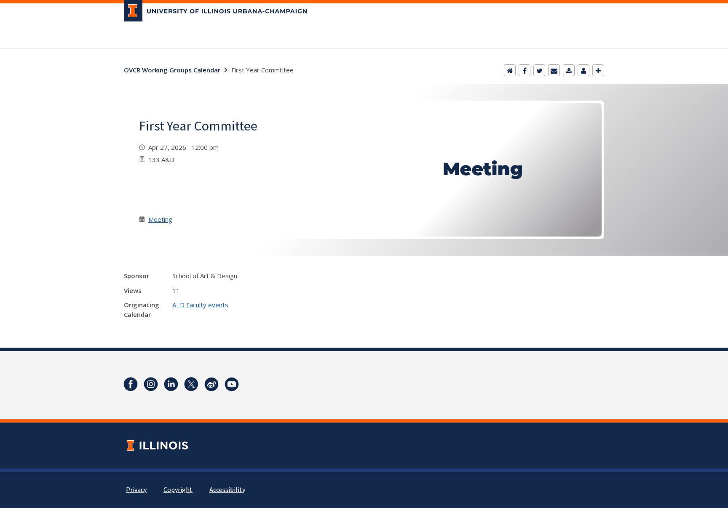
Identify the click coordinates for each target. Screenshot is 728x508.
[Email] (554, 70)
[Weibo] (211, 384)
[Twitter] (539, 70)
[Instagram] (151, 384)
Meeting (160, 219)
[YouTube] (231, 384)
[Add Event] (598, 70)
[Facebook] (524, 70)
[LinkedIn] (171, 384)
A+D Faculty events (200, 305)
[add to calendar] (569, 70)
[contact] (583, 70)
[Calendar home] (510, 70)
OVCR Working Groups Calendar (172, 70)
